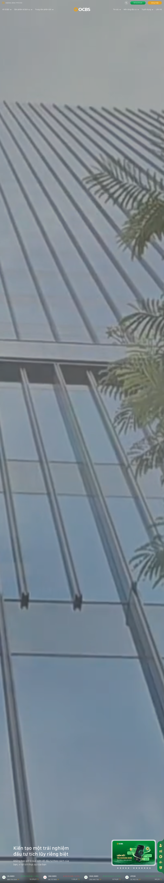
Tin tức (116, 9)
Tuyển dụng (146, 9)
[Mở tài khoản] (160, 845)
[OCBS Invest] (160, 856)
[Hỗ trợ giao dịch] (160, 862)
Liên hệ (159, 9)
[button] (117, 868)
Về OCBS (5, 9)
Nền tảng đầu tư (130, 9)
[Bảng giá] (160, 851)
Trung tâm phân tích (43, 9)
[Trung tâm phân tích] (160, 868)
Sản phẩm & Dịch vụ (22, 9)
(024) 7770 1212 (17, 3)
